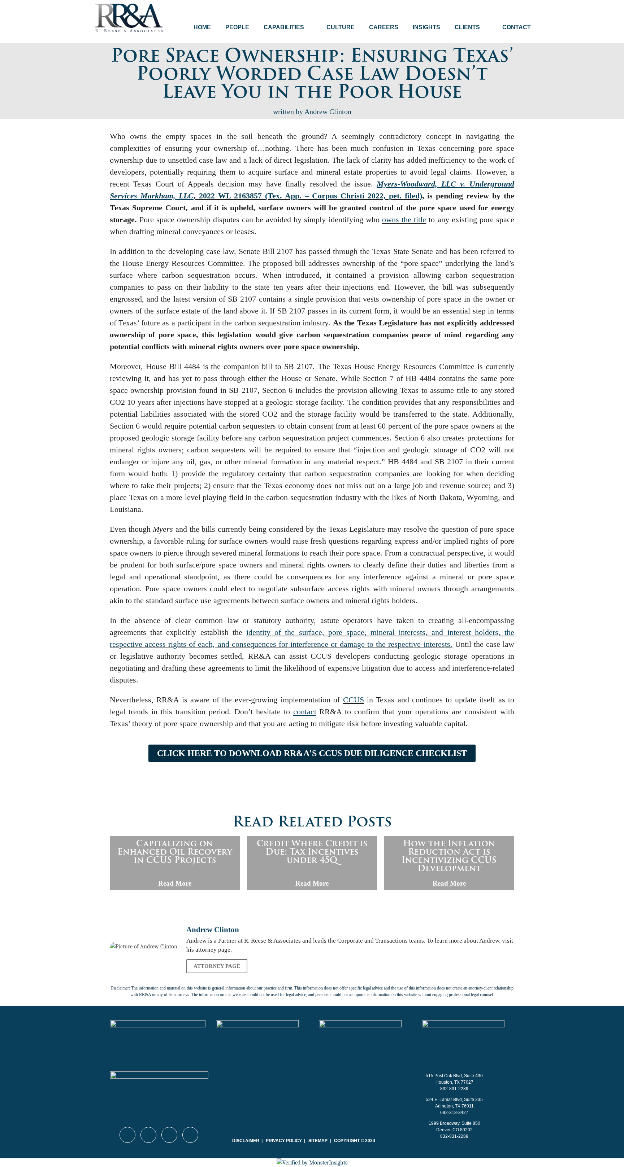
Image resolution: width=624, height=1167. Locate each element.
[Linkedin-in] (127, 1135)
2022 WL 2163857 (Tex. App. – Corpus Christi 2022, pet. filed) (310, 195)
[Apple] (190, 1135)
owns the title (404, 219)
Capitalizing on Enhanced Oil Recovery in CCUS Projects (174, 852)
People (237, 27)
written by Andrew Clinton (312, 111)
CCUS (353, 699)
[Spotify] (169, 1135)
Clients (467, 27)
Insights (426, 27)
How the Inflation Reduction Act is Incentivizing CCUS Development (449, 856)
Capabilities (284, 27)
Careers (383, 27)
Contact (516, 27)
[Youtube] (148, 1135)
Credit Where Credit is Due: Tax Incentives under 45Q (312, 852)
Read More (174, 883)
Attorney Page (217, 966)
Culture (340, 27)
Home (202, 27)
